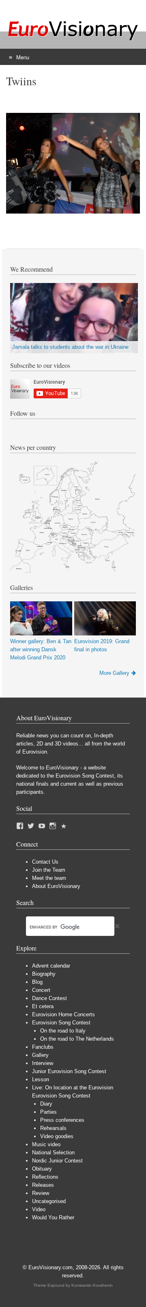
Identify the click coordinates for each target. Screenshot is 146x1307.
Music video (46, 1144)
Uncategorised (49, 1201)
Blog (37, 982)
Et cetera (43, 1006)
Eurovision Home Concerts (63, 1014)
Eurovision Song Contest (61, 1023)
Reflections (45, 1177)
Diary (46, 1104)
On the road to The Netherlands (77, 1039)
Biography (44, 974)
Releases (43, 1185)
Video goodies (56, 1136)
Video (38, 1209)
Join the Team (48, 870)
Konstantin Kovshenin (92, 1285)
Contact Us (45, 862)
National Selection (53, 1152)
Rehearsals (53, 1128)
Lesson (40, 1079)
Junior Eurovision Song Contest (69, 1071)
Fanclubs (43, 1047)
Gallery (40, 1055)
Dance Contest (49, 998)
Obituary (42, 1169)
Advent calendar (51, 966)
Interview (42, 1063)
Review (40, 1193)
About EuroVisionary (56, 886)
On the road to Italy (63, 1031)
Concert (41, 990)
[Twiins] (73, 212)
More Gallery (114, 673)
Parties (48, 1112)
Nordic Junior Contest (57, 1161)
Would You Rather (53, 1217)
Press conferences (62, 1120)
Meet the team (49, 878)
